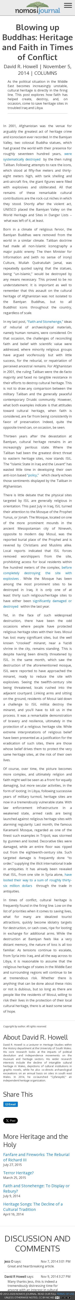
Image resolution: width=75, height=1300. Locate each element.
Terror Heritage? (18, 1172)
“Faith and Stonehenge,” (45, 321)
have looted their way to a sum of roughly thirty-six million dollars (37, 880)
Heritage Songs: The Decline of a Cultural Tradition (33, 1206)
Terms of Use (65, 1294)
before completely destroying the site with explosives (37, 573)
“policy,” (33, 475)
